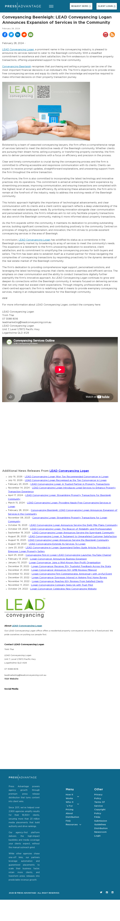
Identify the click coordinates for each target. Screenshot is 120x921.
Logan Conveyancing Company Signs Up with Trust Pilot (62, 585)
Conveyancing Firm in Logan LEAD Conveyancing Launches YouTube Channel (68, 555)
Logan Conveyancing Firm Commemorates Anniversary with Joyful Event (72, 574)
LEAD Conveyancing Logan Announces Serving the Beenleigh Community (68, 540)
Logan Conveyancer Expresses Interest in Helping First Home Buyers (69, 578)
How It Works (69, 796)
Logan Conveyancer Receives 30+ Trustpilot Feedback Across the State (71, 566)
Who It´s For (69, 804)
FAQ (68, 821)
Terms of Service (99, 804)
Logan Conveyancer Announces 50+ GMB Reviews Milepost (64, 570)
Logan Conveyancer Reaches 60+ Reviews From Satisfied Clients (67, 581)
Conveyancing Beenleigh (16, 67)
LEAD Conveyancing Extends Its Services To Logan (57, 544)
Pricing (69, 810)
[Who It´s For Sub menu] (78, 804)
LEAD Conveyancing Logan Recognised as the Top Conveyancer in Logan (66, 480)
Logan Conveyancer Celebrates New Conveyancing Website (63, 589)
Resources (72, 825)
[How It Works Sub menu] (78, 796)
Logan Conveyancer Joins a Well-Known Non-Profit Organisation (65, 563)
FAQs (97, 817)
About (69, 813)
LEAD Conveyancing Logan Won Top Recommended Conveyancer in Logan (66, 477)
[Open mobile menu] (51, 6)
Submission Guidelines (100, 823)
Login (97, 836)
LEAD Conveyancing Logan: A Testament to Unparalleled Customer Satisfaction (73, 536)
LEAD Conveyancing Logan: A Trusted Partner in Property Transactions (70, 484)
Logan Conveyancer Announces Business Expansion (58, 559)
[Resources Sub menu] (80, 824)
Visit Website (11, 679)
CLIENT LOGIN (105, 6)
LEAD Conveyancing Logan (18, 50)
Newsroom (100, 832)
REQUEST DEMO (79, 6)
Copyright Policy (100, 811)
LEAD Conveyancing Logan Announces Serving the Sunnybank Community (73, 533)
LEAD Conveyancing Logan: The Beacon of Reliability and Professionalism (71, 529)
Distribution (72, 817)
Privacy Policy (98, 796)
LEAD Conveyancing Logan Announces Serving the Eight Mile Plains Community (74, 525)
